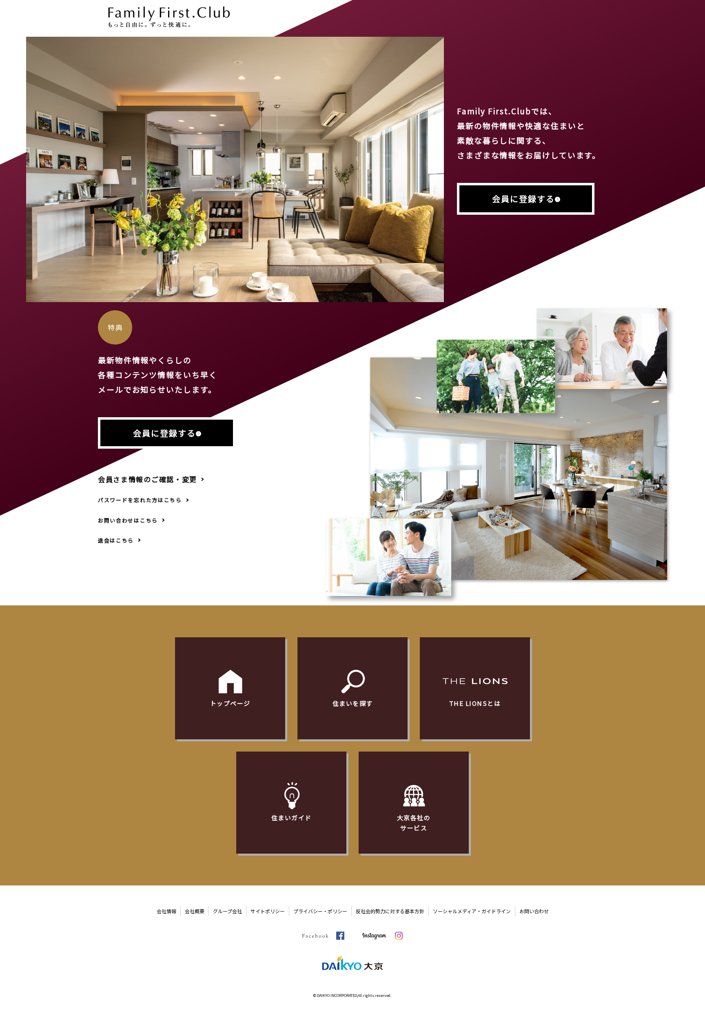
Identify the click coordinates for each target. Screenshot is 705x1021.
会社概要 (194, 911)
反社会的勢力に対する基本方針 (390, 911)
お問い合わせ (534, 911)
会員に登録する (523, 199)
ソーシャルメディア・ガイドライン (472, 911)
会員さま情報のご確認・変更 (147, 479)
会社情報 (166, 911)
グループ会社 (227, 911)
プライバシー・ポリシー (320, 911)
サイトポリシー (268, 911)
